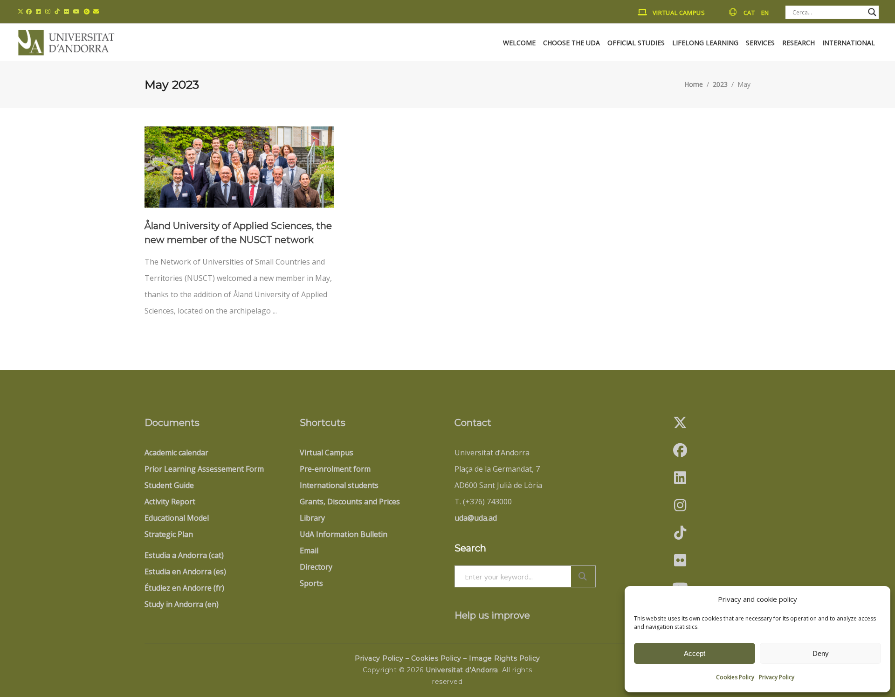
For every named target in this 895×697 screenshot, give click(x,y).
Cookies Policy (735, 677)
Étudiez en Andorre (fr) (184, 588)
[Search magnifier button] (872, 12)
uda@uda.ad (475, 518)
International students (339, 485)
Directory (316, 567)
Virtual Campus (326, 452)
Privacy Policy (776, 677)
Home (693, 84)
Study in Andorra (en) (182, 604)
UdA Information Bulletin (343, 534)
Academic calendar (176, 452)
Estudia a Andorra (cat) (184, 555)
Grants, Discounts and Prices (350, 501)
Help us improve (492, 615)
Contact (472, 422)
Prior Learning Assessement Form (204, 469)
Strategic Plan (169, 534)
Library (312, 518)
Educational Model (177, 518)
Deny (820, 653)
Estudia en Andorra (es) (185, 571)
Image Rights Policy (504, 658)
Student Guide (169, 485)
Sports (311, 583)
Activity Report (170, 501)
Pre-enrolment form (335, 469)
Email (309, 550)
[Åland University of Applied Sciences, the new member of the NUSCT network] (239, 167)
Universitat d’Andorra (462, 670)
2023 (720, 84)
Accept (694, 653)
